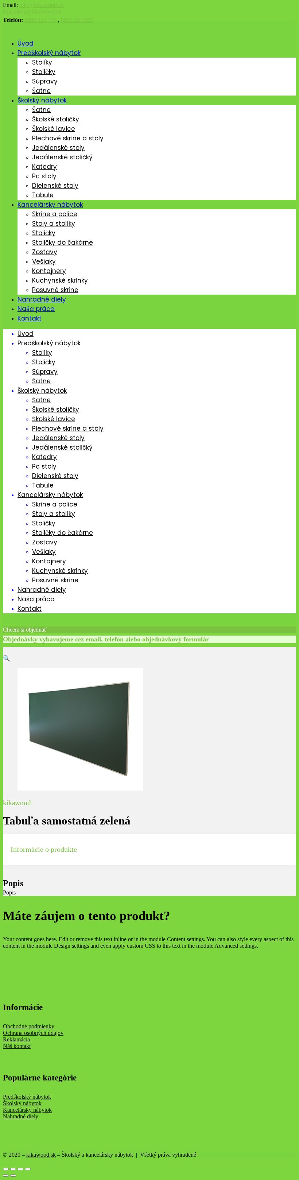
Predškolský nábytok (49, 52)
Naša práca (36, 308)
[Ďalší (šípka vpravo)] (13, 1176)
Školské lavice (53, 128)
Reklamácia (16, 1039)
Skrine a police (54, 214)
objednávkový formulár (175, 639)
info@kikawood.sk (41, 5)
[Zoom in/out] (28, 1169)
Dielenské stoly (55, 185)
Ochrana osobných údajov (33, 1033)
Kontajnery (49, 271)
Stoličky (43, 71)
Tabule (43, 195)
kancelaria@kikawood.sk (32, 11)
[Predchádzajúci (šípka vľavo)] (6, 1176)
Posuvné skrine (55, 290)
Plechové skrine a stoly (68, 138)
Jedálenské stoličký (62, 157)
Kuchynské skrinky (60, 280)
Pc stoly (44, 176)
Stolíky (42, 62)
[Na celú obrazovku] (20, 1169)
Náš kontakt (17, 1046)
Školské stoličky (55, 119)
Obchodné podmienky (28, 1026)
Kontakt (30, 318)
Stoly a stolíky (53, 223)
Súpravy (45, 81)
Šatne (41, 90)
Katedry (44, 166)
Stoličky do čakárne (62, 242)
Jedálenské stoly (58, 147)
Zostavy (44, 252)
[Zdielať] (13, 1169)
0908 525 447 (40, 20)
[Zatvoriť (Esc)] (6, 1169)
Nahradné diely (42, 299)
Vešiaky (44, 261)
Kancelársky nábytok (50, 204)
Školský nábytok (42, 100)
